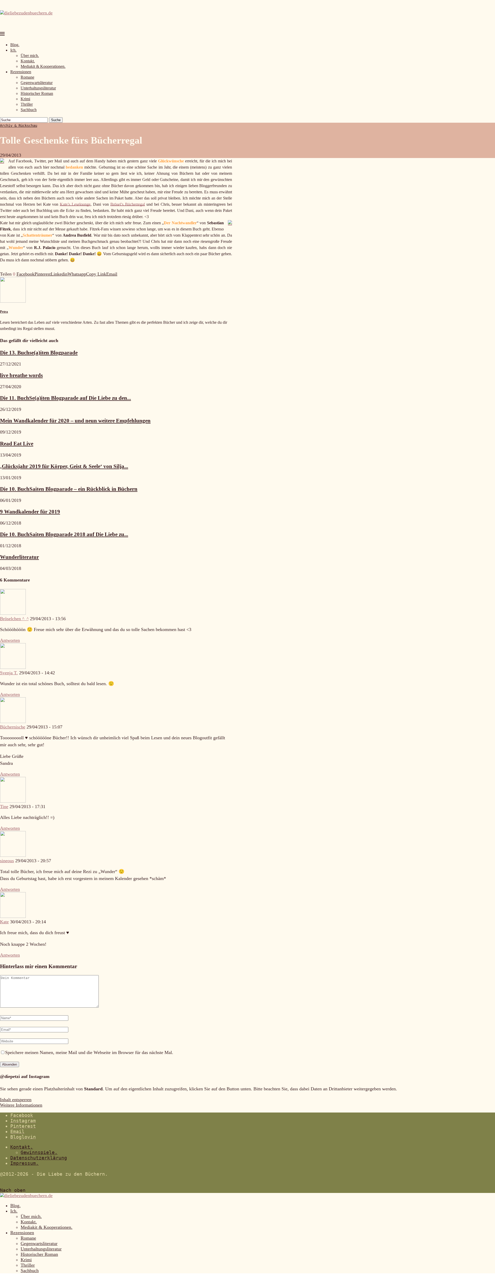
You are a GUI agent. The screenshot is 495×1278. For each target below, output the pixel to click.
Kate (4, 921)
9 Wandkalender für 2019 (30, 512)
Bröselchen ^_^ (14, 618)
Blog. (14, 45)
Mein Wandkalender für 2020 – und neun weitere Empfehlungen (75, 421)
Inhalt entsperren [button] (15, 1099)
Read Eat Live (16, 444)
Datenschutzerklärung (38, 1157)
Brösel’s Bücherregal (127, 204)
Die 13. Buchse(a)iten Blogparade (39, 353)
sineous (7, 860)
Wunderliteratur (19, 557)
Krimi (25, 99)
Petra (4, 311)
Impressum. (24, 1163)
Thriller (27, 104)
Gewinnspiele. (39, 1152)
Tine (4, 806)
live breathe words (21, 375)
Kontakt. (28, 61)
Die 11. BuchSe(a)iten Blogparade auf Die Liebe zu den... (65, 398)
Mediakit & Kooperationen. (43, 66)
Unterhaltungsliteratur (38, 88)
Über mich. (30, 55)
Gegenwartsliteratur (37, 82)
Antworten (10, 640)
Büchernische (12, 726)
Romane (27, 77)
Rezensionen (20, 72)
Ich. (13, 50)
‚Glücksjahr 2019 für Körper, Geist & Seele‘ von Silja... (64, 466)
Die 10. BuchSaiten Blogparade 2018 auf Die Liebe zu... (64, 534)
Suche (56, 120)
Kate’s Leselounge (75, 204)
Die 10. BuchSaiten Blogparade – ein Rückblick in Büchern (68, 489)
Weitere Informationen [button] (21, 1105)
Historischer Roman (37, 93)
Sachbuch (29, 109)
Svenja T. (9, 672)
